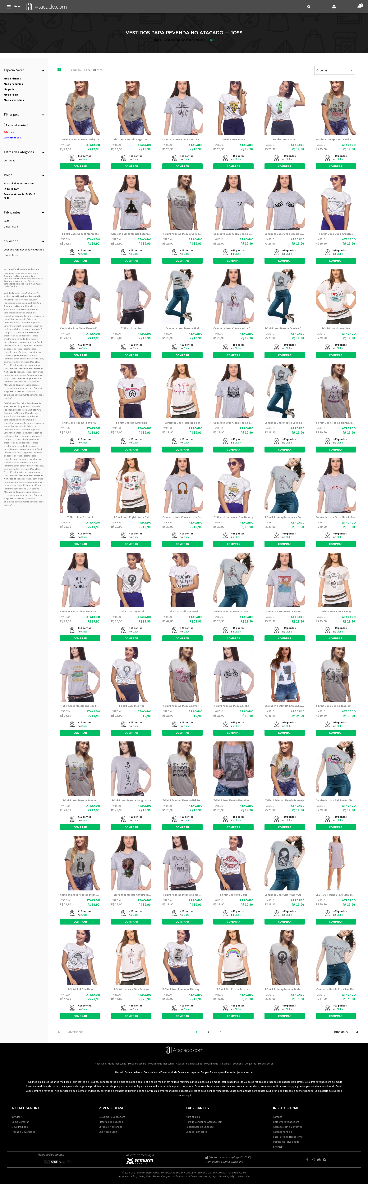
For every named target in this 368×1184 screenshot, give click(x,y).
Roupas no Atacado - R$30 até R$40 (19, 196)
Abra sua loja (193, 1117)
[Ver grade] (59, 70)
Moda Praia (9, 309)
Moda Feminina (26, 312)
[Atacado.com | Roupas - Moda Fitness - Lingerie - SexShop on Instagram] (314, 1159)
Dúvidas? (17, 1117)
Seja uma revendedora (286, 1121)
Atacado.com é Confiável (287, 1126)
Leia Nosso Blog (108, 1131)
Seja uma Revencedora (112, 1117)
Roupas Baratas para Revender (219, 1072)
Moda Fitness (31, 306)
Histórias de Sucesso (111, 1121)
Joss (6, 221)
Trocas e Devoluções (23, 1131)
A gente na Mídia (282, 1131)
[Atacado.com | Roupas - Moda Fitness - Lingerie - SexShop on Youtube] (319, 1159)
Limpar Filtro (11, 226)
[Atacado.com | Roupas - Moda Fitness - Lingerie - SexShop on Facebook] (308, 1159)
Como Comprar (20, 1121)
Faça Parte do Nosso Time (288, 1136)
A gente (277, 1117)
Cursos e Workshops (110, 1126)
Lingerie (194, 1072)
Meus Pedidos (20, 1126)
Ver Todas (9, 160)
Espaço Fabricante (196, 1131)
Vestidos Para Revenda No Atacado (24, 249)
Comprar (80, 166)
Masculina (9, 315)
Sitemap (278, 1146)
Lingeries (14, 355)
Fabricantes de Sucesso (200, 1126)
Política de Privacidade (286, 1141)
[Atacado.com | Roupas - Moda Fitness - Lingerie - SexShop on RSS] (325, 1159)
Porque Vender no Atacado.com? (204, 1121)
